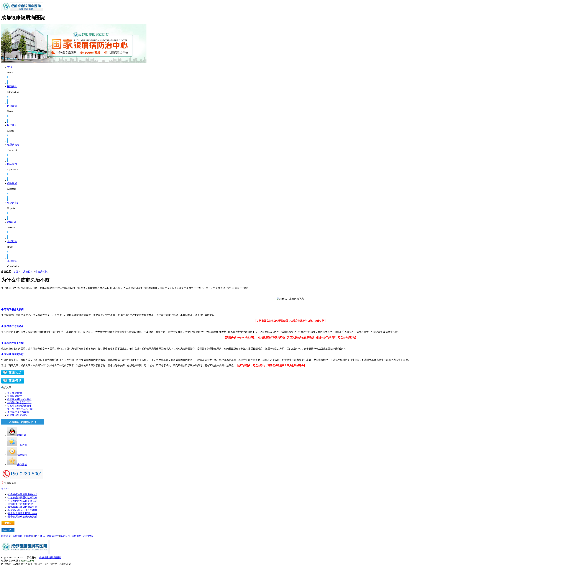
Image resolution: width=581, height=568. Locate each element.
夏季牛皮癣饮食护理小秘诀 (22, 513)
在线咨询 (12, 241)
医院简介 (12, 86)
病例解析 (12, 183)
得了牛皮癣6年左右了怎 (20, 409)
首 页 (10, 67)
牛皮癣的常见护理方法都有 (22, 510)
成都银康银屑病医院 (50, 557)
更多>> (5, 488)
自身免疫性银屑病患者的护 (22, 494)
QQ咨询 (11, 222)
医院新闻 (12, 106)
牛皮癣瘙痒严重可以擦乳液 (22, 497)
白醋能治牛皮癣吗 (17, 415)
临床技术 (12, 164)
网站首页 (6, 536)
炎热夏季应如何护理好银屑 (22, 507)
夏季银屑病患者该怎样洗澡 (22, 516)
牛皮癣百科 (27, 271)
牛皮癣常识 (41, 271)
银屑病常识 (13, 202)
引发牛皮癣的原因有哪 (19, 405)
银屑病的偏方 (14, 396)
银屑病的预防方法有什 (19, 399)
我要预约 (22, 454)
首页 (15, 271)
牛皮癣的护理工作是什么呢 (22, 500)
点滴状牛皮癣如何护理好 (21, 504)
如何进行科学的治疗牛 (19, 402)
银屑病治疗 (13, 144)
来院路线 (12, 261)
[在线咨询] (12, 374)
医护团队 (12, 125)
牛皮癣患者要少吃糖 (18, 412)
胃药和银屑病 (14, 393)
